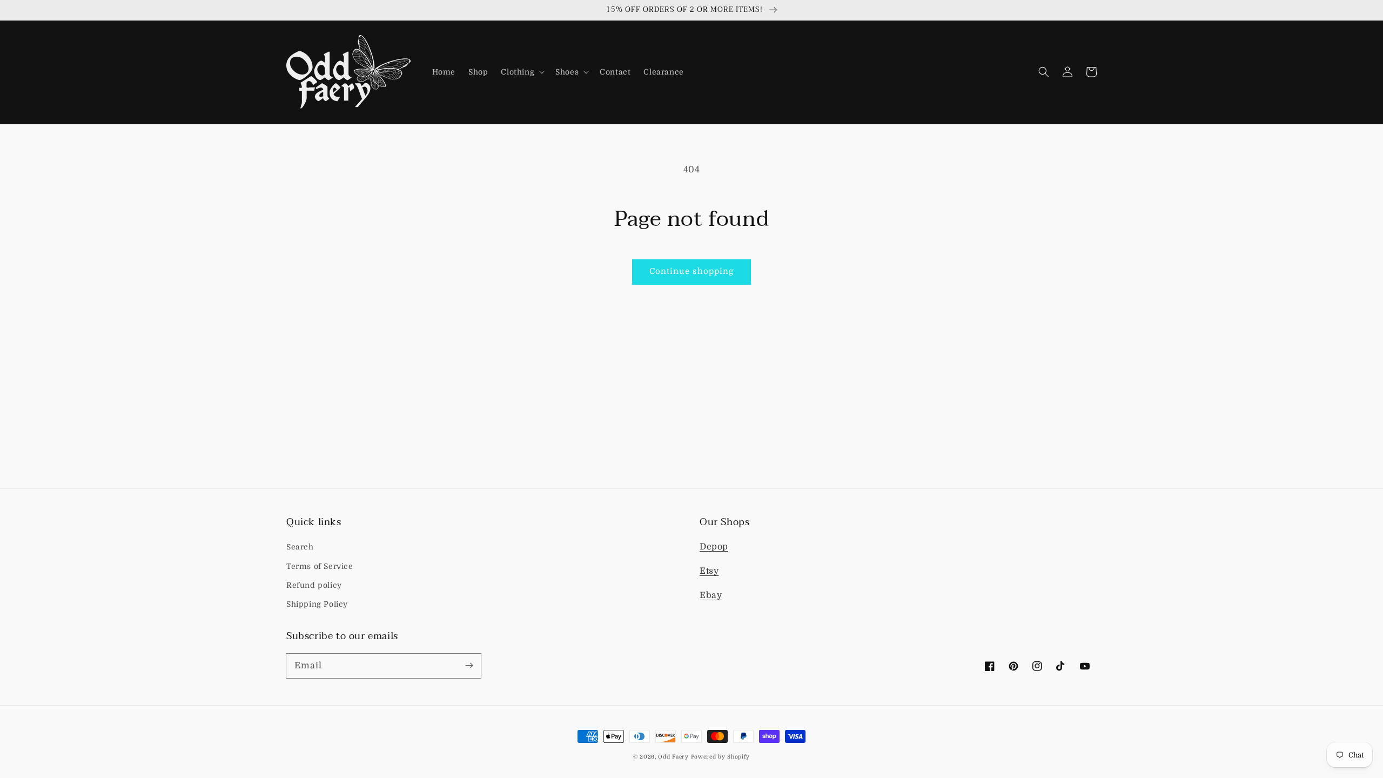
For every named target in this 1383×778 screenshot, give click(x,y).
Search (300, 546)
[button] (521, 72)
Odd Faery (673, 757)
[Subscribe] (469, 666)
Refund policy (314, 585)
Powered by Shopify (720, 757)
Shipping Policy (317, 604)
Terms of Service (319, 566)
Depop (714, 547)
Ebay (711, 595)
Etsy (709, 571)
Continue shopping (691, 271)
